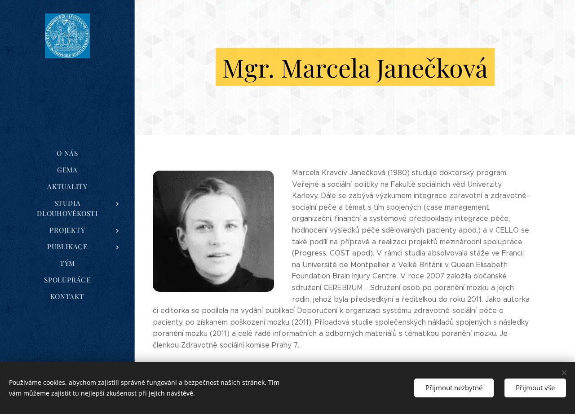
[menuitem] (67, 153)
